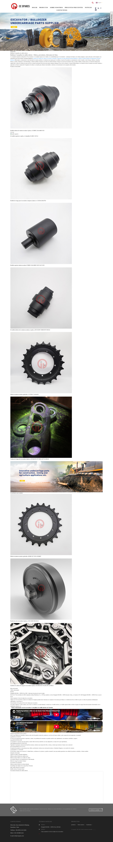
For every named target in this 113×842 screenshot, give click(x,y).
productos (43, 7)
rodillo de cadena (82, 58)
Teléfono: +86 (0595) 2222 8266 (18, 830)
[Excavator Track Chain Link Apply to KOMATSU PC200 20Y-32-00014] (41, 653)
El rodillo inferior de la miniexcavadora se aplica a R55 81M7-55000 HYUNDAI (30, 330)
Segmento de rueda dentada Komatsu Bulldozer (67, 58)
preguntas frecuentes (74, 7)
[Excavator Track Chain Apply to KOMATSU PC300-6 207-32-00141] (41, 427)
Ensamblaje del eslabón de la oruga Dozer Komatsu (21, 765)
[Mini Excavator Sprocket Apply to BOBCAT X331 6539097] (41, 524)
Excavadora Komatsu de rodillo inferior (19, 770)
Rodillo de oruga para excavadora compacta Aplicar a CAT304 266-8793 (28, 200)
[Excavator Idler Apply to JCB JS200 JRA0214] (41, 589)
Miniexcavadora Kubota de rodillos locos (19, 756)
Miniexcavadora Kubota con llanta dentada (19, 764)
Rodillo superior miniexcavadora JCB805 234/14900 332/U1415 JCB (27, 265)
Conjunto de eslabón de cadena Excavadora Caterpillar (44, 58)
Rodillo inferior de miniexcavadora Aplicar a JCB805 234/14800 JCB (27, 130)
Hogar (34, 7)
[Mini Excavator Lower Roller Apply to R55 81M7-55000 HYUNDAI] (41, 297)
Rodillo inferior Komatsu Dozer (17, 769)
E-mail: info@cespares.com (17, 835)
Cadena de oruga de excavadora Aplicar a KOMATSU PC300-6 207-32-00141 (29, 459)
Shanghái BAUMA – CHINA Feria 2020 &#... (51, 827)
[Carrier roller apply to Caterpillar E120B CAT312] (14, 133)
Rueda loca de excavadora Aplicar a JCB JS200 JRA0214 (24, 621)
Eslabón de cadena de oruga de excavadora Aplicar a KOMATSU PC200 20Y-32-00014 (31, 685)
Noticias (88, 7)
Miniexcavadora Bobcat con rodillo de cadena (20, 757)
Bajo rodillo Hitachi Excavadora (17, 767)
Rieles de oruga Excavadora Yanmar (18, 761)
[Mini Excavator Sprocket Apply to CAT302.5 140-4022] (41, 362)
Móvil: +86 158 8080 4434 (17, 833)
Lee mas (12, 132)
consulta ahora (95, 810)
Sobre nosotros (56, 7)
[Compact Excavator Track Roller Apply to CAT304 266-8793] (41, 168)
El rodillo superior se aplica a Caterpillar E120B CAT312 (24, 136)
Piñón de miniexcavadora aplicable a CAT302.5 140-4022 (24, 394)
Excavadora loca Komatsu (16, 762)
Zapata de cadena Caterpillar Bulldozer (18, 754)
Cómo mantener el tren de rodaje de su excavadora (21, 698)
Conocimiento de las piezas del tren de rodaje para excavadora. (24, 703)
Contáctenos (61, 10)
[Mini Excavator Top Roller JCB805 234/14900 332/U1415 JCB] (41, 233)
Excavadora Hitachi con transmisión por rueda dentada (22, 759)
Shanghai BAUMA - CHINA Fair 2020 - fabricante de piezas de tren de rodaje (27, 693)
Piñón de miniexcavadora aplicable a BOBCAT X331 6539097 (25, 556)
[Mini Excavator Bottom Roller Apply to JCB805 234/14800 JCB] (41, 97)
